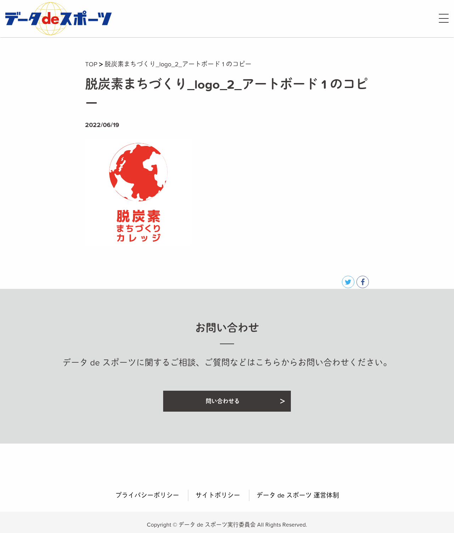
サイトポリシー (217, 495)
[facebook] (362, 282)
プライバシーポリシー (147, 495)
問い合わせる (223, 401)
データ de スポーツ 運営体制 (297, 495)
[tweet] (348, 282)
